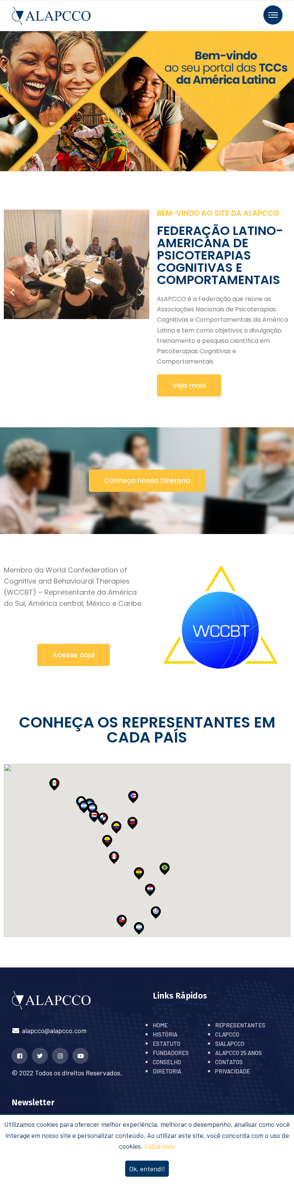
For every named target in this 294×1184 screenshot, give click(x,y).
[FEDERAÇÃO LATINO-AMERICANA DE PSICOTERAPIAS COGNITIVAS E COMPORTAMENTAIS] (51, 14)
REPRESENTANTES (240, 1025)
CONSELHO (167, 1061)
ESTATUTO (166, 1043)
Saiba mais (159, 1146)
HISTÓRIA (165, 1034)
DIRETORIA (167, 1071)
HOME (160, 1025)
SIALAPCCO (229, 1043)
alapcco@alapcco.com (53, 1030)
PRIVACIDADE (232, 1071)
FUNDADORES (171, 1052)
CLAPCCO (227, 1034)
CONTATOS (229, 1061)
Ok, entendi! (147, 1168)
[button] (12, 292)
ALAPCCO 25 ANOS (238, 1052)
